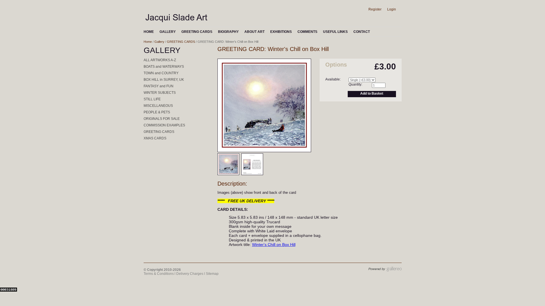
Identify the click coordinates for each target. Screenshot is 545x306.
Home (148, 41)
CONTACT (361, 32)
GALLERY (168, 32)
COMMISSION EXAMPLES (164, 125)
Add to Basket (371, 93)
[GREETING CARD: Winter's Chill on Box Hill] (264, 151)
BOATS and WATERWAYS (164, 67)
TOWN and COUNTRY (161, 73)
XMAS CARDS (155, 138)
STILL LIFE (152, 99)
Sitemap (212, 274)
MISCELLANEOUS (158, 106)
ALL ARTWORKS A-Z (160, 60)
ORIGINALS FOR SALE (162, 119)
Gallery (159, 41)
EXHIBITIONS (281, 32)
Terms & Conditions (159, 274)
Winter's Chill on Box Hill (273, 244)
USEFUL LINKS (335, 32)
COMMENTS (307, 32)
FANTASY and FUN (158, 86)
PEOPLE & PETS (157, 112)
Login (391, 9)
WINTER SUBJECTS (160, 93)
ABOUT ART (254, 32)
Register (375, 9)
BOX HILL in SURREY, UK (164, 80)
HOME (149, 32)
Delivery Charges (189, 274)
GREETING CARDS (196, 32)
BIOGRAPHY (228, 32)
